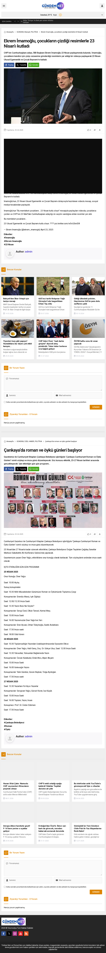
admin (28, 251)
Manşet (27, 32)
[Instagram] (15, 933)
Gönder (35, 65)
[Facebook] (3, 933)
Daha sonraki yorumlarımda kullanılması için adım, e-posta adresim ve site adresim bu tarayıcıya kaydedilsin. (46, 402)
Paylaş (10, 65)
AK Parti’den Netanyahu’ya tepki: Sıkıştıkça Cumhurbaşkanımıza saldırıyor (39, 21)
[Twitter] (9, 933)
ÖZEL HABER (29, 441)
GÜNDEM (20, 32)
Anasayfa (10, 32)
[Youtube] (20, 933)
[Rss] (26, 933)
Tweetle (23, 65)
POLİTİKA (34, 32)
